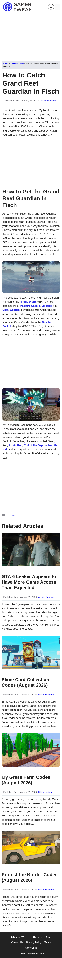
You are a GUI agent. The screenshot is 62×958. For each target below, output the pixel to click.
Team (48, 937)
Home (6, 64)
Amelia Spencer (46, 597)
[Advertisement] (31, 37)
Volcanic (46, 305)
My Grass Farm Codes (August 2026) (26, 780)
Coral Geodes (11, 309)
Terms (47, 942)
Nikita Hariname (48, 100)
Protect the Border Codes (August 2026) (30, 877)
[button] (51, 7)
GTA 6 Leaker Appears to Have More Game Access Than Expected (29, 582)
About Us (37, 937)
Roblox (11, 515)
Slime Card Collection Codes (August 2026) (25, 682)
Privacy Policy (33, 942)
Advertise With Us (20, 937)
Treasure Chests (29, 305)
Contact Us (17, 942)
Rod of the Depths (35, 445)
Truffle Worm (28, 301)
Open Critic (31, 947)
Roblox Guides (17, 64)
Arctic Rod (15, 445)
